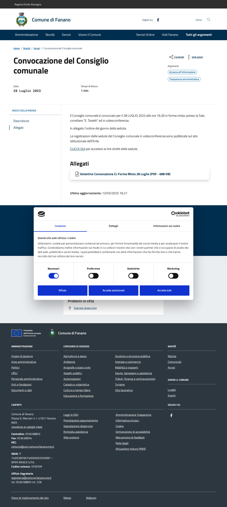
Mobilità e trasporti (126, 367)
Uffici (14, 373)
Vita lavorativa (124, 390)
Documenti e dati (21, 390)
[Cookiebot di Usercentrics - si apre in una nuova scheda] (173, 214)
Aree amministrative (23, 362)
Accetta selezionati (113, 290)
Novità (50, 34)
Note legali (122, 443)
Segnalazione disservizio (78, 426)
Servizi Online (145, 34)
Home (16, 48)
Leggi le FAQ (70, 415)
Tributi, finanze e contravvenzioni (135, 379)
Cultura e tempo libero (76, 390)
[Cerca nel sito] (208, 20)
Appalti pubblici (72, 373)
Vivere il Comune (89, 34)
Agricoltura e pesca (75, 356)
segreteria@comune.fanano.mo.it (31, 478)
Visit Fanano (170, 34)
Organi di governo (22, 356)
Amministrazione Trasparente (133, 415)
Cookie (120, 426)
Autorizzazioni (72, 379)
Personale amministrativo (26, 379)
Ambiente (69, 362)
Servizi (66, 34)
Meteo (67, 498)
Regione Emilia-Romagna (28, 4)
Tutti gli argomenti (199, 34)
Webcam (91, 498)
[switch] (93, 276)
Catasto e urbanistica (76, 384)
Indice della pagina (24, 110)
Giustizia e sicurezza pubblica (132, 356)
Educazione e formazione (78, 396)
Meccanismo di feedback (130, 437)
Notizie (172, 356)
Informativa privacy (127, 420)
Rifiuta (62, 290)
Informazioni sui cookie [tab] (166, 226)
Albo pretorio (71, 437)
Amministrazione (26, 34)
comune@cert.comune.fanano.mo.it (32, 446)
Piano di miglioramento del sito (30, 498)
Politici (15, 367)
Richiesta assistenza (75, 432)
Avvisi (37, 48)
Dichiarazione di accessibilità (133, 432)
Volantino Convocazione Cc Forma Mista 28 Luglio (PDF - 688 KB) (125, 174)
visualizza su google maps (26, 427)
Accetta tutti (164, 290)
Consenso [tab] (60, 226)
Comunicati (174, 362)
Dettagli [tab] (113, 226)
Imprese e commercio (128, 362)
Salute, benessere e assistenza (133, 373)
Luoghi (172, 390)
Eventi (172, 395)
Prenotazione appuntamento (80, 420)
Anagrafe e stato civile (76, 367)
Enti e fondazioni (21, 384)
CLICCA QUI (77, 148)
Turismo (120, 384)
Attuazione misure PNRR (131, 449)
